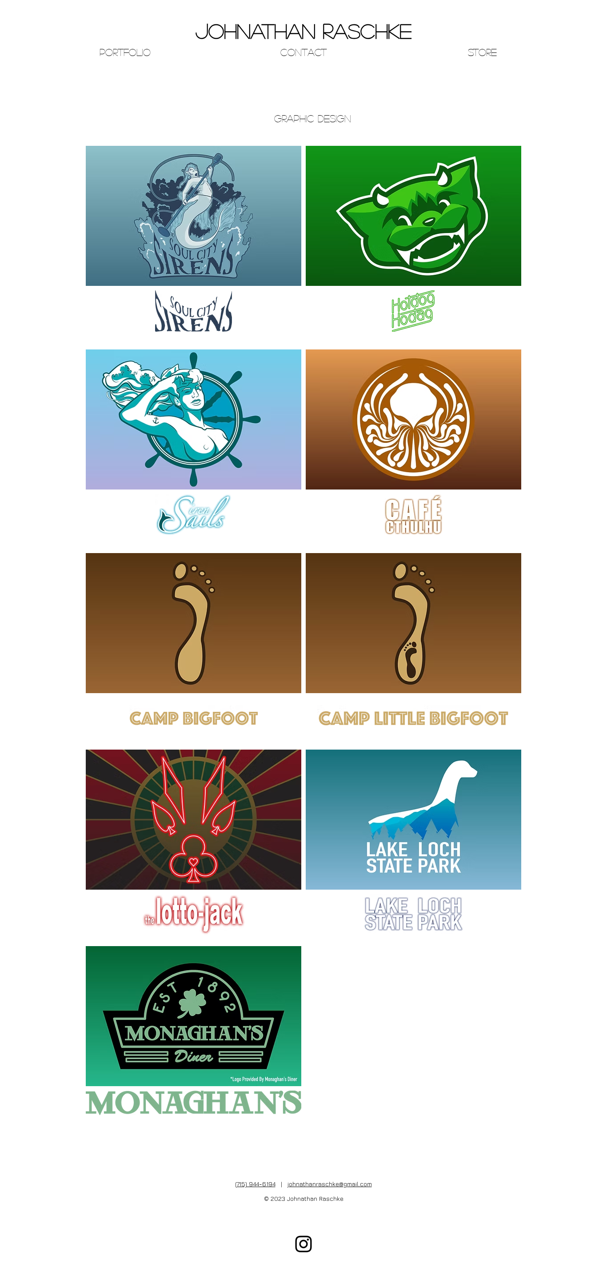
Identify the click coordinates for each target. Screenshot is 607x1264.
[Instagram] (303, 1244)
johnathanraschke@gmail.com (330, 1184)
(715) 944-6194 (255, 1184)
